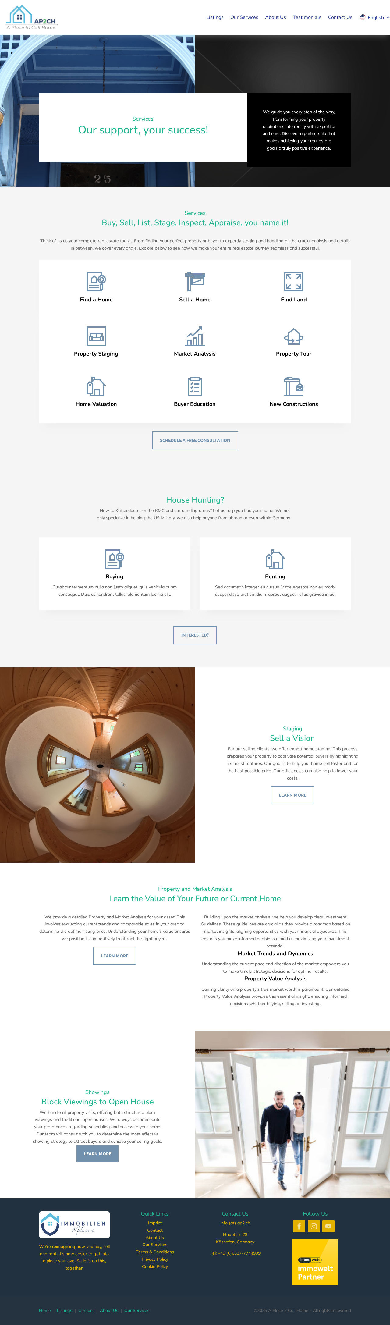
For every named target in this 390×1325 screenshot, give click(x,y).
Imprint (155, 1223)
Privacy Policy (155, 1259)
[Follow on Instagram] (314, 1226)
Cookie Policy (155, 1266)
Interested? (195, 635)
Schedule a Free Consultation (195, 440)
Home (45, 1310)
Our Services (244, 17)
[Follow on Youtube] (328, 1226)
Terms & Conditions (155, 1252)
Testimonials (307, 17)
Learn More (292, 794)
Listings (215, 17)
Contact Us (340, 17)
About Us (275, 17)
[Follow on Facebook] (299, 1226)
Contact (155, 1230)
